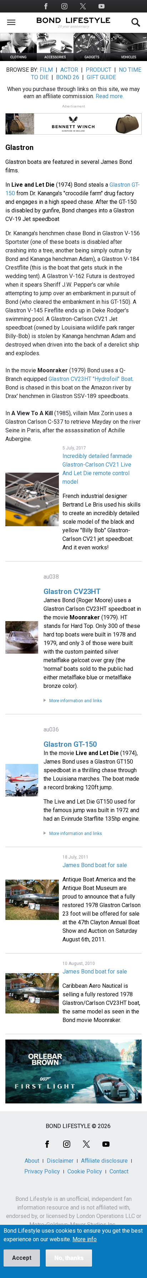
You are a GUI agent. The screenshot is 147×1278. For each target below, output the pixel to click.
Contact (119, 1171)
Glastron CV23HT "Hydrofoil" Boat (90, 379)
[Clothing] (18, 59)
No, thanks (68, 1258)
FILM (46, 69)
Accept (21, 1257)
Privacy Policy (42, 1171)
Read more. (110, 96)
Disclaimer (60, 1160)
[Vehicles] (128, 59)
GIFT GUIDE (101, 77)
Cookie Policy (84, 1171)
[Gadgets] (92, 59)
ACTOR (69, 69)
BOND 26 (67, 77)
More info (84, 1239)
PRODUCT (98, 69)
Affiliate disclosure (104, 1160)
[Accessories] (55, 59)
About (32, 1160)
